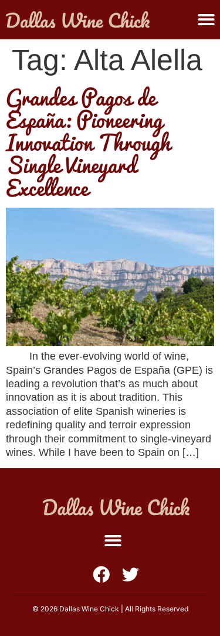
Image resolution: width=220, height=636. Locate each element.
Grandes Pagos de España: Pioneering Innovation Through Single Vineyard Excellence (88, 142)
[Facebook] (101, 574)
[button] (206, 19)
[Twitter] (130, 574)
